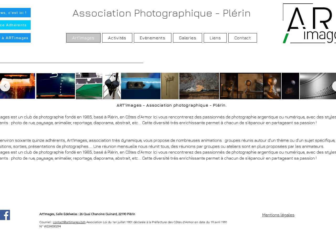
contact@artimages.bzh (69, 222)
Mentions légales (278, 214)
